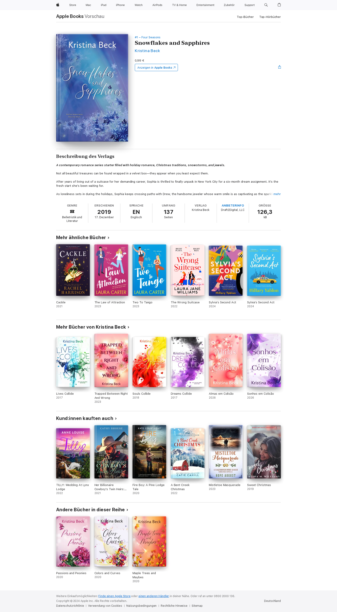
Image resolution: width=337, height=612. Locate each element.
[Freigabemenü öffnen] (279, 67)
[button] (266, 5)
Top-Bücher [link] (245, 17)
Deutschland (272, 601)
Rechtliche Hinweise (174, 605)
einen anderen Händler (153, 596)
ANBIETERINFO (233, 205)
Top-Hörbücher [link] (270, 17)
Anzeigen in (154, 67)
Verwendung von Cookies (105, 605)
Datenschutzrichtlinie (70, 605)
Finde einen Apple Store (114, 596)
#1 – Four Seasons (147, 37)
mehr (277, 194)
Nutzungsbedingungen (141, 605)
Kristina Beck (147, 50)
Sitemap (197, 605)
